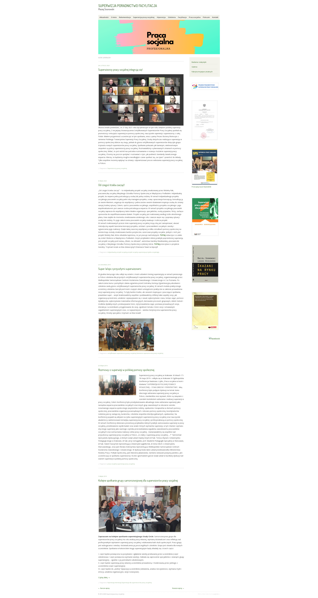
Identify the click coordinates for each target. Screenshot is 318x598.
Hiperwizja (161, 17)
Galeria (194, 67)
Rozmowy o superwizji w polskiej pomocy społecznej (126, 370)
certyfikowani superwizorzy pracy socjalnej (121, 353)
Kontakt (215, 17)
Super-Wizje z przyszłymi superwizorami (119, 268)
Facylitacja (182, 17)
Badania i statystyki (199, 62)
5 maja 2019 (102, 476)
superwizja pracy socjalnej (126, 464)
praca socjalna (112, 464)
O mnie (114, 17)
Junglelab (216, 594)
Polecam (206, 17)
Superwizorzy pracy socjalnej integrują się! (120, 69)
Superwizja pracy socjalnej (143, 17)
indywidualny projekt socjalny (117, 252)
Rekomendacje (125, 17)
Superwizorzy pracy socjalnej (117, 168)
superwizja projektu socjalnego (149, 252)
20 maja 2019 (103, 366)
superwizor (106, 58)
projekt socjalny (133, 252)
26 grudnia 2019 (104, 265)
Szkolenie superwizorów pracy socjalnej (150, 353)
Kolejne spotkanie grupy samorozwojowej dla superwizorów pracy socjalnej (138, 480)
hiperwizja (110, 582)
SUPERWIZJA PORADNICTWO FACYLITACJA (127, 5)
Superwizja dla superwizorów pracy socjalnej (137, 582)
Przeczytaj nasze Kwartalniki (201, 187)
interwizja (118, 582)
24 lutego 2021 (104, 65)
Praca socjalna (194, 17)
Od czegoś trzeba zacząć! (111, 185)
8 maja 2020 (102, 181)
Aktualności (104, 17)
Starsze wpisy (104, 588)
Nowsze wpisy (178, 588)
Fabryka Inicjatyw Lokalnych (202, 72)
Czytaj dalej (104, 577)
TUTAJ (163, 235)
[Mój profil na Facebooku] (214, 338)
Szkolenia (172, 17)
